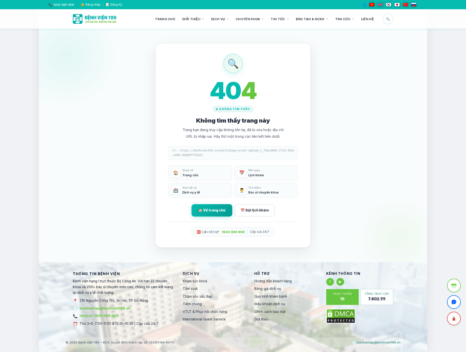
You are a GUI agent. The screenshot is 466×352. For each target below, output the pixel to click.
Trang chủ (165, 19)
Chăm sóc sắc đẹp (197, 296)
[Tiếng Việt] (371, 4)
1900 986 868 (63, 5)
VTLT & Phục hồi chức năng (205, 312)
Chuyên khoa (248, 19)
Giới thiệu (191, 19)
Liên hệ (367, 19)
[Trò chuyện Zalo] (454, 302)
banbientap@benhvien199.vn (105, 308)
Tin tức (278, 19)
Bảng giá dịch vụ (267, 288)
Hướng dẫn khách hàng (273, 281)
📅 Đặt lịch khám (255, 210)
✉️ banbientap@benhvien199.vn (376, 342)
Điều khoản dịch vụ (269, 304)
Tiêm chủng (192, 304)
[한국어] (388, 4)
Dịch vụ (218, 19)
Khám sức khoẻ (195, 281)
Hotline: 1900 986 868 (99, 316)
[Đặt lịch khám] (454, 285)
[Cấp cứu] (454, 318)
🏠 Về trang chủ (211, 210)
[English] (380, 4)
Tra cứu (342, 19)
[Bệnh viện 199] (94, 19)
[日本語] (397, 4)
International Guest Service (204, 319)
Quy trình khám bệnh (270, 296)
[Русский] (413, 4)
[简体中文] (405, 4)
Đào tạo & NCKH (310, 19)
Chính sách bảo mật (270, 312)
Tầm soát (190, 288)
